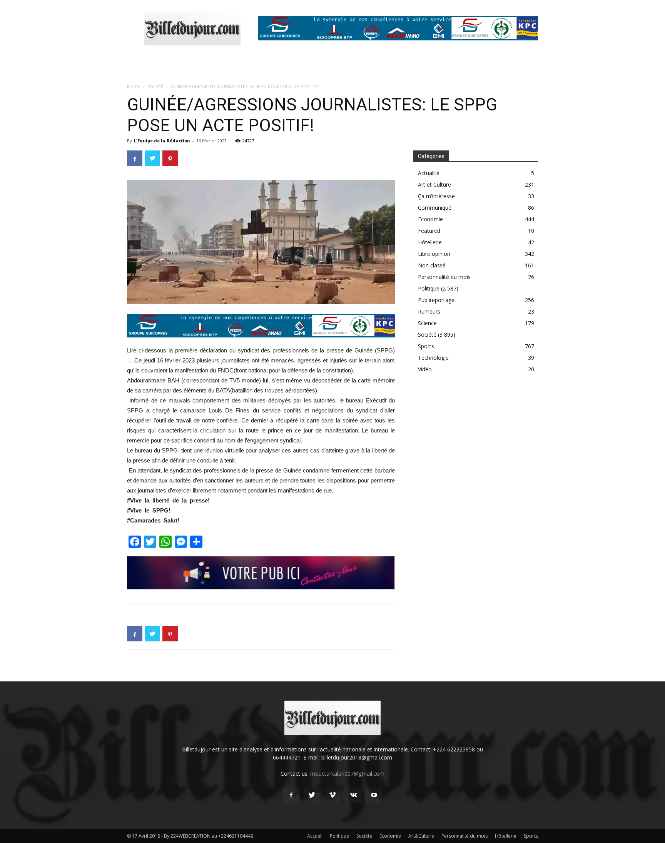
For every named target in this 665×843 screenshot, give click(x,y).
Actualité (428, 173)
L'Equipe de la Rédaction (162, 141)
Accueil (314, 836)
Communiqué (434, 207)
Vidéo (425, 369)
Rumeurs (429, 311)
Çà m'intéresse (436, 196)
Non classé (432, 265)
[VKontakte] (353, 795)
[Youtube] (374, 795)
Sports (426, 346)
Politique (428, 288)
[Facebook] (291, 795)
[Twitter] (311, 795)
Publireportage (436, 300)
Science (427, 323)
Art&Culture (421, 836)
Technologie (433, 357)
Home (133, 86)
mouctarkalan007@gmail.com (347, 773)
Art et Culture (434, 184)
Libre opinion (434, 253)
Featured (429, 230)
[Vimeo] (332, 795)
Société (156, 86)
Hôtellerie (430, 242)
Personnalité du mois (444, 276)
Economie (430, 219)
